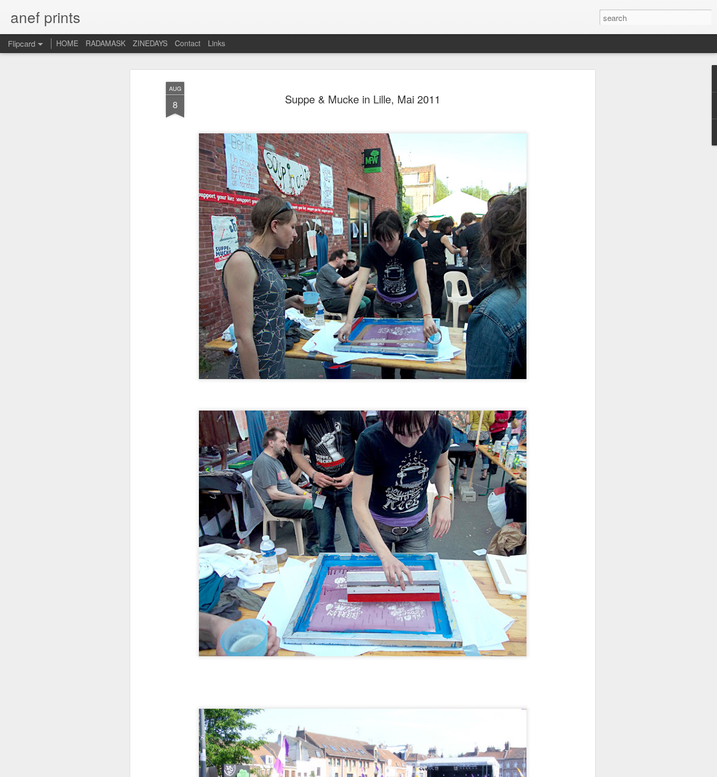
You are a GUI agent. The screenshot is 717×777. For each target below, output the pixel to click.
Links (216, 43)
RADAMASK (105, 43)
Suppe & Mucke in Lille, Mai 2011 (362, 99)
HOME (67, 43)
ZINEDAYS (150, 43)
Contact (188, 43)
